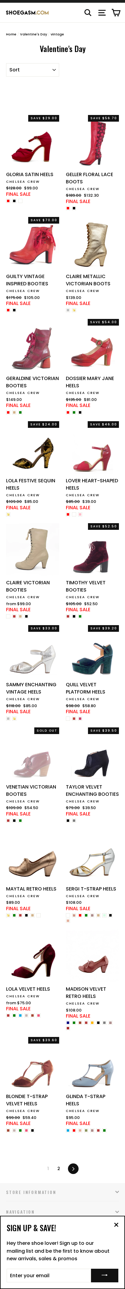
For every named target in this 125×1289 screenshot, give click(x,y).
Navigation (20, 1212)
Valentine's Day (33, 34)
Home (11, 34)
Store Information (31, 1192)
